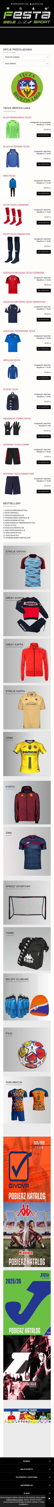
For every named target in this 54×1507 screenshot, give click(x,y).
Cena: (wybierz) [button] (10, 63)
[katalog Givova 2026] (27, 1169)
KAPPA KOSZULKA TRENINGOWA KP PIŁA (20, 523)
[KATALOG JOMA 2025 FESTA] (27, 1302)
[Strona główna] (27, 17)
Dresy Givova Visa (12, 535)
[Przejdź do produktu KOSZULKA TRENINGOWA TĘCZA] (12, 342)
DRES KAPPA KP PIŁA (13, 533)
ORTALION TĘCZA (11, 360)
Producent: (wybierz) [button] (12, 57)
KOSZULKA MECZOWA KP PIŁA (16, 510)
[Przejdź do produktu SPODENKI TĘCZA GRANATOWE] (12, 485)
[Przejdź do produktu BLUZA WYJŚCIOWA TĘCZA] (12, 158)
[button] (8, 8)
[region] (27, 36)
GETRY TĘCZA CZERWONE (16, 205)
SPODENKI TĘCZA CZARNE (16, 444)
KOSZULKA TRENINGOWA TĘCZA (19, 331)
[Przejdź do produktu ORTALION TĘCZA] (12, 371)
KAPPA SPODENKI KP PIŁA (14, 520)
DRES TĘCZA (9, 176)
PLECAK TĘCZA (10, 389)
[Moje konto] (33, 8)
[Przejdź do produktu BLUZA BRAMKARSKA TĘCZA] (12, 129)
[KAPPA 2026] (27, 1234)
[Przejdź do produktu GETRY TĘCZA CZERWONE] (12, 216)
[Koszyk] (46, 8)
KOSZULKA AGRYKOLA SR (14, 528)
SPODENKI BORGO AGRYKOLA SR (18, 538)
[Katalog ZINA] (27, 1367)
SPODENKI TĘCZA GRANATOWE (18, 473)
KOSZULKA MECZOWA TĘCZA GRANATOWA (24, 302)
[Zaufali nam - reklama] (27, 1431)
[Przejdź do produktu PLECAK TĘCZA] (12, 401)
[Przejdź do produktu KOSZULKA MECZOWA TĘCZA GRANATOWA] (12, 313)
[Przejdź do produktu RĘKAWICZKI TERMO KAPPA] (12, 428)
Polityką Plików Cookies (14, 1500)
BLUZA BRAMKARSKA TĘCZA (17, 117)
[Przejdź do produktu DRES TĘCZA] (12, 187)
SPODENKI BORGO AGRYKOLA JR (17, 518)
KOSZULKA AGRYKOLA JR (14, 515)
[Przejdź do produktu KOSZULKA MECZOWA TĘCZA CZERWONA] (12, 284)
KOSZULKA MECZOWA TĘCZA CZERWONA (23, 273)
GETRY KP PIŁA (10, 525)
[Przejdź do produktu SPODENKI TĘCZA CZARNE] (12, 456)
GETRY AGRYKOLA (11, 513)
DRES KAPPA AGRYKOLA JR (15, 530)
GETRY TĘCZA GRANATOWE (16, 234)
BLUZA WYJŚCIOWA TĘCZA (16, 146)
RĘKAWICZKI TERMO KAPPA (17, 418)
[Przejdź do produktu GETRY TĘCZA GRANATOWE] (12, 250)
